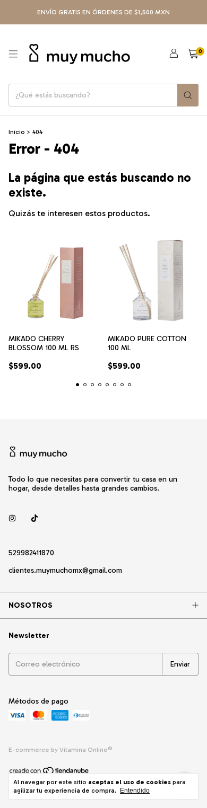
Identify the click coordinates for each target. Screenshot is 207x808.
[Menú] (13, 54)
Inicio (16, 132)
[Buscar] (188, 95)
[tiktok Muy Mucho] (34, 518)
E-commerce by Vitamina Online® (60, 749)
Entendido (135, 790)
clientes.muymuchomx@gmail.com (65, 570)
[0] (193, 54)
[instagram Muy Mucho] (12, 518)
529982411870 (31, 552)
